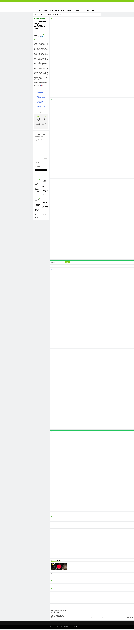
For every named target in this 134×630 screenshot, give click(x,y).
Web (45, 155)
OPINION (93, 10)
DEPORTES (83, 10)
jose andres (37, 30)
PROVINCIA (50, 10)
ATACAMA (45, 10)
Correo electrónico (42, 157)
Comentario (37, 142)
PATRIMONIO (76, 10)
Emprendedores (41, 18)
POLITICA (88, 10)
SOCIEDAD (56, 10)
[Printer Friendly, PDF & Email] (45, 34)
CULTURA (62, 10)
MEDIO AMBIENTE (69, 10)
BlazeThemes (76, 626)
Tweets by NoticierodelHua (56, 526)
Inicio (40, 10)
